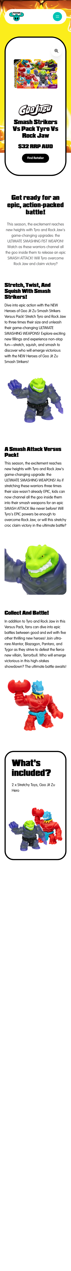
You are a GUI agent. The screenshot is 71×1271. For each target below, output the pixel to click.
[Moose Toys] (16, 16)
